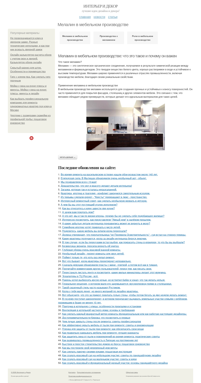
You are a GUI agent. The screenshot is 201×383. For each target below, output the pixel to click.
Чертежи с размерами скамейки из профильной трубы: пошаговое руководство (30, 119)
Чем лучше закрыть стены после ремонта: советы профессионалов (101, 321)
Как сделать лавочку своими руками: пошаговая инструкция (97, 351)
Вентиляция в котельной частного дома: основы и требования (98, 310)
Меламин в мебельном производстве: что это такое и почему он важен (117, 56)
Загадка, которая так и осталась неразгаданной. (89, 189)
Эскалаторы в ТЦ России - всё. (80, 276)
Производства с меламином (109, 37)
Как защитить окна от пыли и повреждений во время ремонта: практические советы (111, 336)
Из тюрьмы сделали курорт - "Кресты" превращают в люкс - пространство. (104, 197)
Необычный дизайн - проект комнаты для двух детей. (93, 253)
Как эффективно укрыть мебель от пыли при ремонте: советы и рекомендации (108, 325)
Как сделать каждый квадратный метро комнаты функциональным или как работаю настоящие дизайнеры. (124, 314)
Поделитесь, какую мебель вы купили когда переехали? (94, 231)
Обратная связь (132, 372)
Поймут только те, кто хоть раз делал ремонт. (88, 257)
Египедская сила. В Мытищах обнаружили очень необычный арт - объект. (104, 178)
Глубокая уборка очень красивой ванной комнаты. (91, 250)
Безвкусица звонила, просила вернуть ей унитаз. (90, 246)
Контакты (72, 372)
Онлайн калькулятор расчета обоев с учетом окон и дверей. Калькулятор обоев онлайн (31, 59)
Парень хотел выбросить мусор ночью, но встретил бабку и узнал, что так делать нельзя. (113, 280)
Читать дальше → (68, 157)
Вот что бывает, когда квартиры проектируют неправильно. (96, 261)
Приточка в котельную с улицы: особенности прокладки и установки (101, 306)
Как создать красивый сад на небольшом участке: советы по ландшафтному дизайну (111, 355)
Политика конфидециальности (80, 376)
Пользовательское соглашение (89, 372)
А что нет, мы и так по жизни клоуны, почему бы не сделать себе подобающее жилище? (113, 216)
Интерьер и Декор (100, 6)
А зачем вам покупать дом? (78, 212)
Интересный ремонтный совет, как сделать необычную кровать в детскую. (104, 201)
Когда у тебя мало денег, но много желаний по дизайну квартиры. (100, 291)
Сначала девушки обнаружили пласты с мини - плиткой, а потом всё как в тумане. (110, 265)
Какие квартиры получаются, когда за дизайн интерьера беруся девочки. (104, 238)
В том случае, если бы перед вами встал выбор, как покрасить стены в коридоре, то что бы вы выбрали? (123, 242)
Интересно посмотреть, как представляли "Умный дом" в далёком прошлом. (106, 219)
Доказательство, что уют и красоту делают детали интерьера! (96, 185)
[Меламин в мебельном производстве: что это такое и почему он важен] (125, 125)
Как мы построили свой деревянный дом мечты (90, 348)
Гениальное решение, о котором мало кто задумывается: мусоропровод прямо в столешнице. (117, 283)
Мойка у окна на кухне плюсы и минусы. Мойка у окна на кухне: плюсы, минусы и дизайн (28, 90)
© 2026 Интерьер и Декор (21, 372)
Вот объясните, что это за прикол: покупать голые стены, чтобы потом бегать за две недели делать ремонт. (124, 295)
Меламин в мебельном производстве (75, 37)
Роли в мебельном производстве (142, 37)
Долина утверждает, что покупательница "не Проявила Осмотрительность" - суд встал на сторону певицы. (124, 234)
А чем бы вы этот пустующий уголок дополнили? (89, 204)
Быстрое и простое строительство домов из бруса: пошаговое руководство (106, 344)
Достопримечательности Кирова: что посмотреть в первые (96, 317)
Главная (85, 16)
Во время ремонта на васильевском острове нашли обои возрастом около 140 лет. (109, 174)
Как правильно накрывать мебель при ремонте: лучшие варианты (100, 332)
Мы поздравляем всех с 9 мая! (79, 182)
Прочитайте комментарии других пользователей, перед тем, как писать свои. (107, 268)
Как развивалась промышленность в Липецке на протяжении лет (100, 340)
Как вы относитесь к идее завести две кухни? (88, 208)
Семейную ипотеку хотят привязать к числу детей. (91, 227)
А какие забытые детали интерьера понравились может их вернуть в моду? (106, 223)
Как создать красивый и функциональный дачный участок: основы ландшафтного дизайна (115, 363)
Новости (99, 16)
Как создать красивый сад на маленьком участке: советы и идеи (99, 359)
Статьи (112, 16)
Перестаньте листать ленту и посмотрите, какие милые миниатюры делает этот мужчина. (114, 272)
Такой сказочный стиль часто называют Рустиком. (91, 287)
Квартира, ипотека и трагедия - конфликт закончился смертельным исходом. (105, 193)
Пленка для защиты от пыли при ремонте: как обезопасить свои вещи (103, 329)
